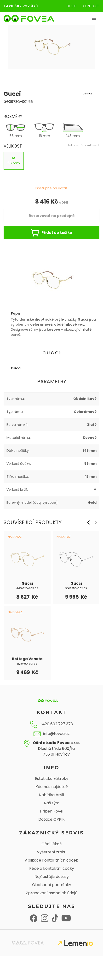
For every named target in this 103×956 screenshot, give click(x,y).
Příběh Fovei (51, 811)
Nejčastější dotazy (51, 876)
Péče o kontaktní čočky (51, 868)
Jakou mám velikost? (83, 145)
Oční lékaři (51, 844)
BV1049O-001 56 (27, 664)
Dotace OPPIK (51, 819)
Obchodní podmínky (51, 885)
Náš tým (51, 803)
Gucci (27, 583)
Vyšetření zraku (51, 852)
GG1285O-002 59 (76, 588)
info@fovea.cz (56, 733)
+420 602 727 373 (21, 6)
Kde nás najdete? (51, 786)
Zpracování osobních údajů (51, 893)
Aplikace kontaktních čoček (51, 860)
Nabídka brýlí (51, 795)
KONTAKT (91, 6)
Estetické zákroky (51, 778)
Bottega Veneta (27, 658)
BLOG (72, 6)
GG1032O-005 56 (27, 588)
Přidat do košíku (56, 232)
